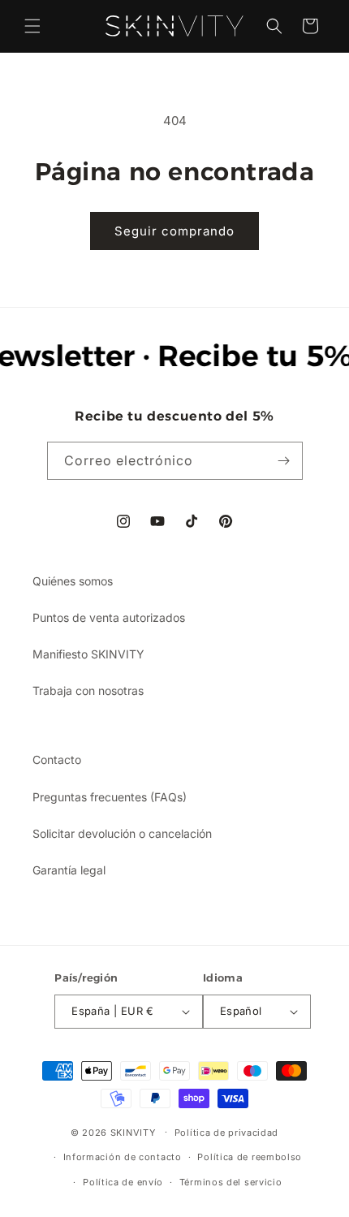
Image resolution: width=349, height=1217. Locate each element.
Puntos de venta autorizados (108, 617)
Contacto (56, 759)
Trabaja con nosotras (88, 690)
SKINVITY (133, 1131)
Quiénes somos (72, 581)
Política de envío (123, 1182)
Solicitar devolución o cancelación (122, 833)
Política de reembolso (249, 1157)
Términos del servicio (230, 1182)
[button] (32, 26)
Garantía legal (69, 870)
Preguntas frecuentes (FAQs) (109, 797)
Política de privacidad (226, 1132)
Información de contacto (122, 1157)
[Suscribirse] (284, 461)
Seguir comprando (174, 231)
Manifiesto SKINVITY (88, 654)
